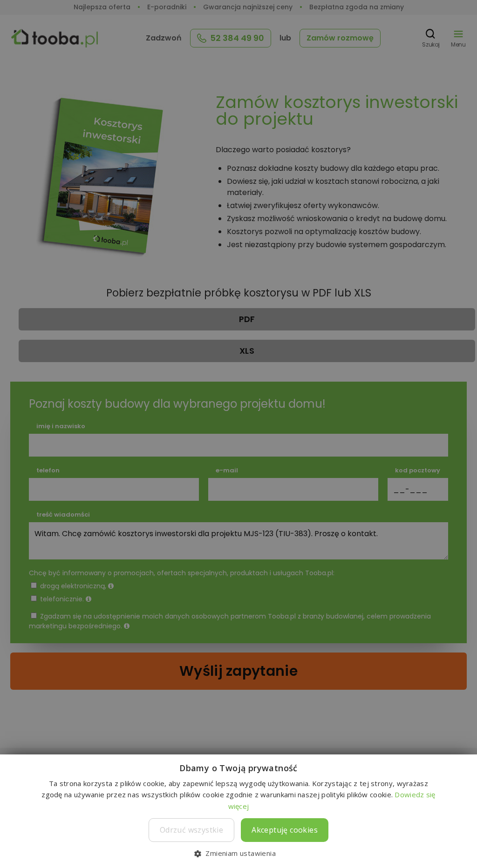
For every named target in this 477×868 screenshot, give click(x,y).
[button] (238, 853)
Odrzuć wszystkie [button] (191, 830)
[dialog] (238, 434)
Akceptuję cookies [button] (285, 830)
